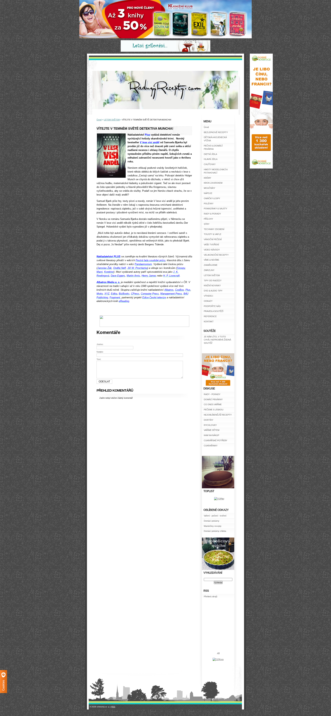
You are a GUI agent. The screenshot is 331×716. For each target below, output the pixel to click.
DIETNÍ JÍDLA (210, 154)
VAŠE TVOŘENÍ (211, 244)
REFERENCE (210, 316)
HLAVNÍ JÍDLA (210, 159)
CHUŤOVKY (209, 164)
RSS (113, 707)
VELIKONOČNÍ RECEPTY (216, 255)
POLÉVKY (208, 203)
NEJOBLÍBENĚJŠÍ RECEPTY (218, 415)
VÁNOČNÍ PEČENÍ (213, 239)
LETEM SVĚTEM (212, 275)
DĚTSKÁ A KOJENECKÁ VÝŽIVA (215, 139)
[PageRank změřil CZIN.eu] (218, 659)
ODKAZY (208, 301)
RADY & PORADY (212, 214)
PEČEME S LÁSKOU (213, 409)
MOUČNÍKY (209, 188)
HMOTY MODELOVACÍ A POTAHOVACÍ (215, 171)
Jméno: (100, 344)
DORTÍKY (208, 420)
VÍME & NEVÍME (211, 260)
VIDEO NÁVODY (212, 250)
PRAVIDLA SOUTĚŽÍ (213, 311)
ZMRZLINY (209, 270)
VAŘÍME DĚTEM (211, 430)
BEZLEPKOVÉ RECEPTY (216, 132)
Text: (99, 359)
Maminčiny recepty (212, 526)
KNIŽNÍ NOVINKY (212, 285)
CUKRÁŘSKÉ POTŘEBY (215, 440)
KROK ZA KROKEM (213, 183)
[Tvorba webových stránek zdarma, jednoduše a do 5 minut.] (108, 707)
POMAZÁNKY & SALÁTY (215, 208)
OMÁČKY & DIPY (212, 198)
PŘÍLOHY (208, 219)
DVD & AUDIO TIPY (213, 291)
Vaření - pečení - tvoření (215, 516)
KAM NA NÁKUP (211, 435)
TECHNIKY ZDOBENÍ (214, 229)
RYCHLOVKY (210, 425)
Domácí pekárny (211, 521)
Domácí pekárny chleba (215, 531)
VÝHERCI (208, 296)
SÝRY (206, 224)
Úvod (206, 127)
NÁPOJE (208, 193)
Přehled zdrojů (210, 596)
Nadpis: (100, 352)
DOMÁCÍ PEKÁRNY (213, 399)
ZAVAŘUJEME (210, 265)
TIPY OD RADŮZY (212, 280)
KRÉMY (207, 178)
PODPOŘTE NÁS (212, 306)
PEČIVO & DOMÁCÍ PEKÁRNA (213, 147)
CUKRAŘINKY (210, 445)
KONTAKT (209, 321)
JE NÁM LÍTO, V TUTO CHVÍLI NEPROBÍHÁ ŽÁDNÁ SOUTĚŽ (217, 339)
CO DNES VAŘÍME (213, 404)
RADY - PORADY (212, 394)
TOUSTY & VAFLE (212, 234)
